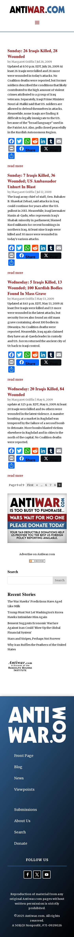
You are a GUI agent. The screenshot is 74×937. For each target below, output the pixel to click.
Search (20, 832)
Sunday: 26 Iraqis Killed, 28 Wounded (32, 53)
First (30, 485)
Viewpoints (24, 789)
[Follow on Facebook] (28, 874)
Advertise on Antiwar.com (37, 554)
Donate (20, 843)
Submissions (25, 809)
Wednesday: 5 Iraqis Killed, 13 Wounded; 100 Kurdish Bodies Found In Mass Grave (34, 288)
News (19, 778)
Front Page (23, 755)
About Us (22, 821)
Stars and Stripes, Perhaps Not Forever (33, 638)
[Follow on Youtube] (47, 874)
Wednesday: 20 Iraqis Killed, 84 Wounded (35, 391)
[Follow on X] (37, 874)
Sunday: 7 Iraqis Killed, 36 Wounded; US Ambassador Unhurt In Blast (31, 181)
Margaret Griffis (22, 61)
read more (15, 166)
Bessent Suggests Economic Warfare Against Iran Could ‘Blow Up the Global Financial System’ (33, 627)
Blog (18, 767)
